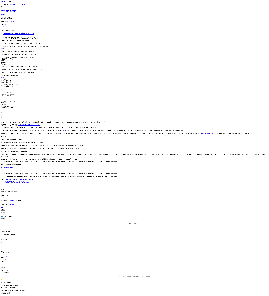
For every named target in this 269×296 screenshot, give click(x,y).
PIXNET (124, 276)
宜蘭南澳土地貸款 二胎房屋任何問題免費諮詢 (14, 181)
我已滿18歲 (3, 293)
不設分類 (12, 21)
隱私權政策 (142, 276)
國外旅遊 (11, 204)
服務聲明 (148, 276)
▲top (2, 207)
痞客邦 (11, 200)
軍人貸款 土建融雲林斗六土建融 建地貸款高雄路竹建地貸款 (18, 179)
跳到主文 (3, 14)
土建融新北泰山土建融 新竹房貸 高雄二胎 (18, 34)
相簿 (4, 24)
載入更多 (3, 209)
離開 (8, 293)
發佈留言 (3, 218)
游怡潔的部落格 (8, 11)
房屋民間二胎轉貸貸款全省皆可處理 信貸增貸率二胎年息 (17, 182)
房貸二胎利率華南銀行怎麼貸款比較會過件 (29, 125)
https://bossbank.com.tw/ (6, 77)
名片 (4, 27)
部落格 (5, 26)
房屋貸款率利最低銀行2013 (208, 133)
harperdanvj (3, 192)
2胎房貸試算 (65, 131)
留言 (14, 200)
